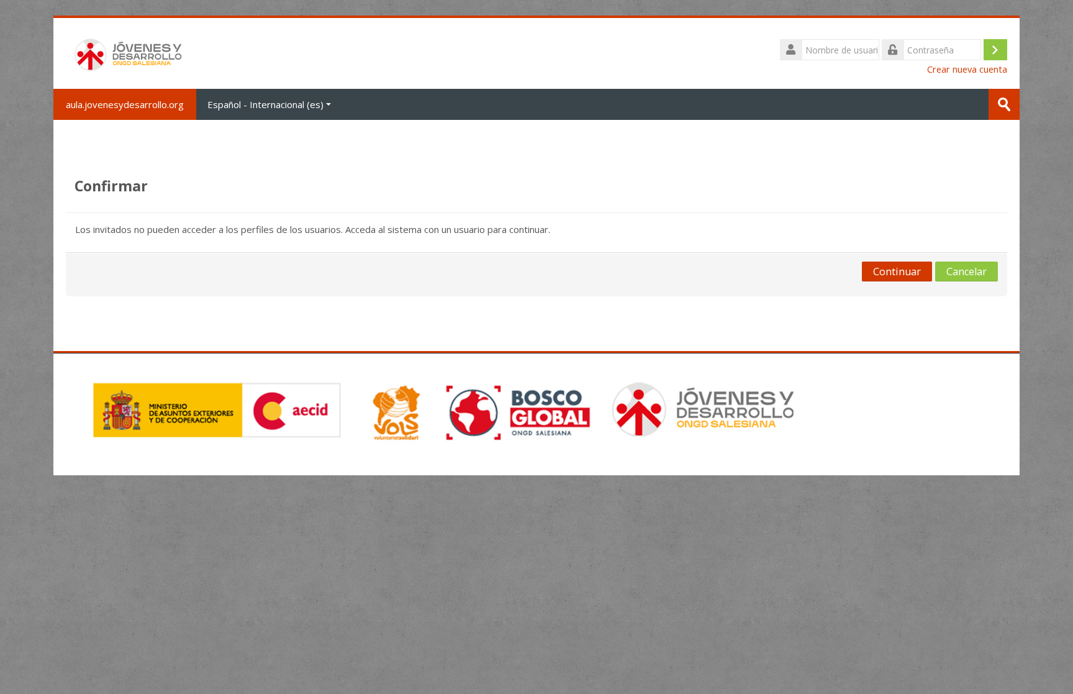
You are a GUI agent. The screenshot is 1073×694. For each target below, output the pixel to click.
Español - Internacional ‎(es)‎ (265, 104)
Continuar (897, 271)
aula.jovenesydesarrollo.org (125, 104)
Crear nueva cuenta (967, 69)
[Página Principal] (130, 52)
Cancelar (966, 271)
